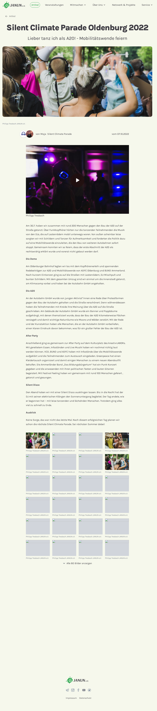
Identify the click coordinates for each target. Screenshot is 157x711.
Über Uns (98, 4)
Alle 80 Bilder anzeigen (79, 563)
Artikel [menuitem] (35, 4)
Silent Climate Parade (59, 133)
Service (146, 4)
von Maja (41, 133)
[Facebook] (78, 690)
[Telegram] (67, 690)
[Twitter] (89, 690)
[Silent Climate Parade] (23, 134)
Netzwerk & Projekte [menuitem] (123, 4)
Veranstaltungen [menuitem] (54, 4)
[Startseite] (13, 5)
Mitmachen (76, 4)
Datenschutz (85, 698)
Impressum (71, 698)
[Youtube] (83, 690)
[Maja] (31, 134)
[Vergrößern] (38, 441)
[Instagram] (72, 690)
